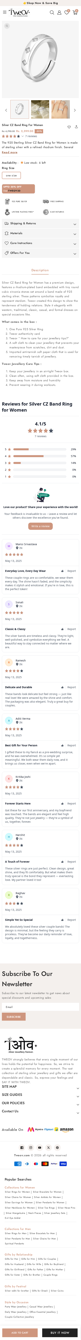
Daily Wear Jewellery (15, 1312)
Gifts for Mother (54, 1269)
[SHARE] (77, 127)
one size (11, 175)
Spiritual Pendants (14, 1243)
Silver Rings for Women (17, 1192)
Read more (10, 152)
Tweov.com (22, 1155)
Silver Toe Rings (46, 1207)
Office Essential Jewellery (43, 1312)
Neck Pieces (34, 1213)
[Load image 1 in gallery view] (19, 109)
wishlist (70, 127)
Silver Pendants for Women (50, 1202)
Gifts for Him (28, 1259)
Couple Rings (51, 1275)
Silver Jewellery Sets (54, 1213)
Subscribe (14, 1017)
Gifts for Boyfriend (54, 1264)
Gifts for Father (35, 1269)
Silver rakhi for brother (17, 1290)
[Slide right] (75, 110)
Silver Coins (57, 1290)
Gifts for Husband (14, 1264)
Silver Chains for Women (18, 1197)
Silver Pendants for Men (17, 1238)
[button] (52, 12)
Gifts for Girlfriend (14, 1269)
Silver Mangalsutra (15, 1213)
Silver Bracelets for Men (42, 1233)
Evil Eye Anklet (13, 1218)
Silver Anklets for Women (47, 1197)
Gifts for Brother (31, 1275)
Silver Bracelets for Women (47, 1192)
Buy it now (60, 1333)
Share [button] (75, 127)
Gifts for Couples (47, 1259)
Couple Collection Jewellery (19, 1317)
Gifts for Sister (12, 1275)
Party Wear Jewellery (15, 1306)
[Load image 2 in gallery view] (40, 109)
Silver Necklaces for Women (20, 1207)
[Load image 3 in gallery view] (60, 109)
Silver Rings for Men (15, 1233)
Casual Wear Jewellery (41, 1306)
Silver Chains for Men (44, 1238)
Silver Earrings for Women (19, 1202)
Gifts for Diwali (40, 1290)
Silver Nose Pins (66, 1207)
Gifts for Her (11, 1259)
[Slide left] (6, 110)
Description (40, 270)
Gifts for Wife (34, 1264)
